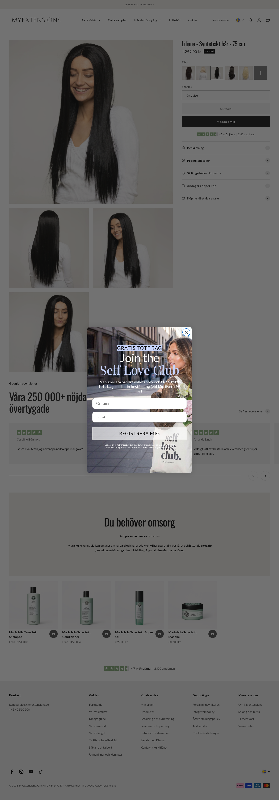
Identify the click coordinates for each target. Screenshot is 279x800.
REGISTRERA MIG (139, 433)
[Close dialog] (186, 332)
